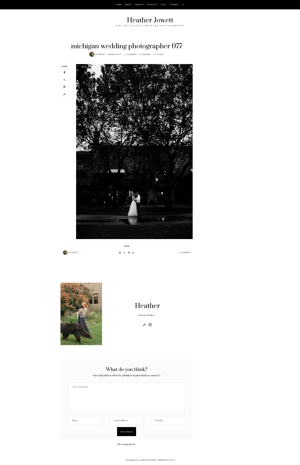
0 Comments (131, 54)
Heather (101, 54)
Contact (174, 5)
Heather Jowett (150, 20)
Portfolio (152, 5)
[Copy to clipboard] (64, 94)
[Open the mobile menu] (293, 5)
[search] (183, 4)
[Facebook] (64, 72)
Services (139, 5)
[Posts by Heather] (92, 54)
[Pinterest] (64, 87)
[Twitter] (64, 79)
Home (119, 5)
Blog (163, 5)
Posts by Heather (146, 315)
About (128, 5)
